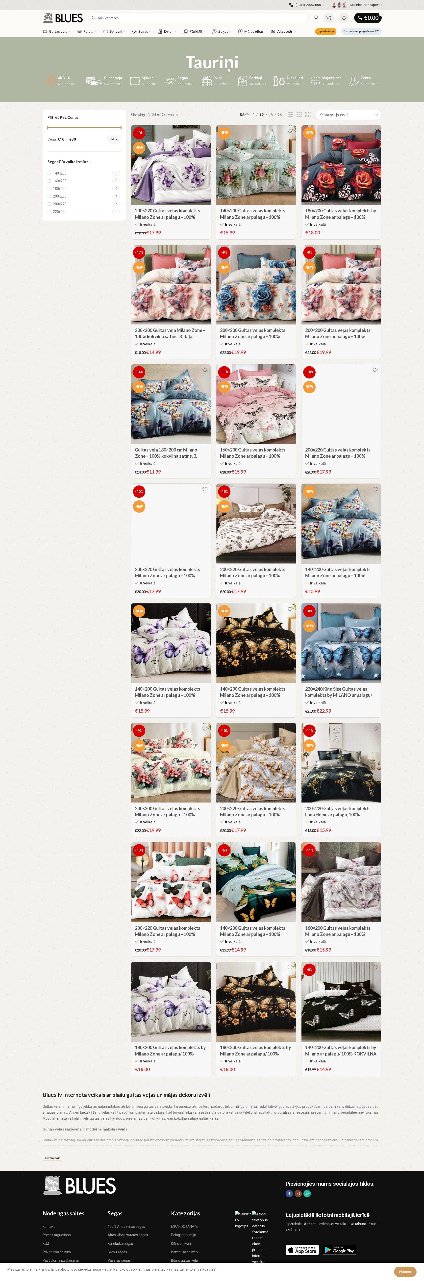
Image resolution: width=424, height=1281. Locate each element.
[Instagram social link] (298, 1193)
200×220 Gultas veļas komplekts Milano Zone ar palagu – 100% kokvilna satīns (167, 217)
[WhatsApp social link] (307, 1193)
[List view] (290, 114)
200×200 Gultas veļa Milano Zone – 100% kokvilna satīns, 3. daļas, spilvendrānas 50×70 (170, 336)
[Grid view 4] (308, 114)
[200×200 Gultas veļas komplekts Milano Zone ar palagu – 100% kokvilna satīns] (256, 285)
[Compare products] (328, 18)
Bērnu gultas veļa (184, 1260)
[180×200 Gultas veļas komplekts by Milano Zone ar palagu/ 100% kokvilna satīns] (171, 1002)
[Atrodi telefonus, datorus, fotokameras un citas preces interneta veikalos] (260, 1237)
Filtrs (114, 139)
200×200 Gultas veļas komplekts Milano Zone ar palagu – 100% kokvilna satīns (252, 336)
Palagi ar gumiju (183, 1235)
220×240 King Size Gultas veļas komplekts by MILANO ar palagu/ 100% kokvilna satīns (338, 695)
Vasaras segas (119, 1260)
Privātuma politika (57, 1252)
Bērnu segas (117, 1252)
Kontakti (49, 1227)
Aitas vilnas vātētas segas (128, 1235)
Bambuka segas (120, 1244)
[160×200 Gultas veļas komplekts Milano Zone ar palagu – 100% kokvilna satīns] (256, 404)
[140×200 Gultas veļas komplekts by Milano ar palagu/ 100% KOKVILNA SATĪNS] (341, 1002)
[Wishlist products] (344, 18)
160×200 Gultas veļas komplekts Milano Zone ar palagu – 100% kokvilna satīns (252, 456)
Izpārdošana (326, 31)
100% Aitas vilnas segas (126, 1227)
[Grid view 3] (299, 114)
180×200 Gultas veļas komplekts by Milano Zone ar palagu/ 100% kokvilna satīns (170, 1053)
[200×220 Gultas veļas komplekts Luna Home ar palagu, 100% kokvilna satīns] (341, 763)
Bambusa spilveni (185, 1252)
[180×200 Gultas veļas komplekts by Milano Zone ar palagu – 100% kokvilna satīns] (341, 165)
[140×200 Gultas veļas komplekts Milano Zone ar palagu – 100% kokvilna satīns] (256, 165)
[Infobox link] (305, 5)
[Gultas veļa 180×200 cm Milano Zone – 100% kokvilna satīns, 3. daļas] (171, 404)
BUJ (46, 1244)
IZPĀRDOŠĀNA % (184, 1227)
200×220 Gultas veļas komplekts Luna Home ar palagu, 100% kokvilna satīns (338, 815)
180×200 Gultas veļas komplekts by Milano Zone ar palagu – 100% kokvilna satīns (340, 217)
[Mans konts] (316, 18)
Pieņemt (405, 1272)
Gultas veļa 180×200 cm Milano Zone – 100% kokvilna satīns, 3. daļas (166, 456)
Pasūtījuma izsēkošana (61, 1260)
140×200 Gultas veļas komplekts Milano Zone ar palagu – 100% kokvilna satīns (252, 217)
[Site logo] (63, 17)
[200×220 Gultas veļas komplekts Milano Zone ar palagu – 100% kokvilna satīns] (171, 165)
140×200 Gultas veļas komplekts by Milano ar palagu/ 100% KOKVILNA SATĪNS (340, 1053)
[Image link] (80, 1185)
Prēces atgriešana (57, 1235)
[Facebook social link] (289, 1193)
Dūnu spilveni (181, 1244)
